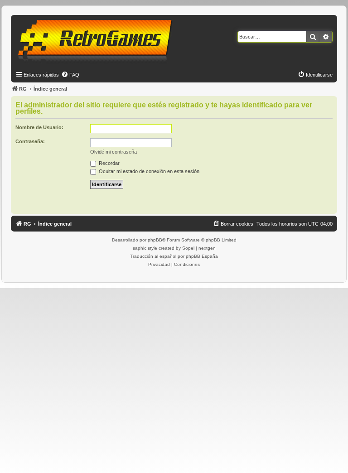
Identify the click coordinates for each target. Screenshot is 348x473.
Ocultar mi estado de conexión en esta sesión (148, 171)
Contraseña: (30, 141)
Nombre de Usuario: (39, 127)
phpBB (155, 239)
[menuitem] (70, 74)
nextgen (207, 248)
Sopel (188, 248)
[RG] (97, 40)
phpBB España (202, 256)
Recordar (108, 163)
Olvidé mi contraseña (113, 151)
